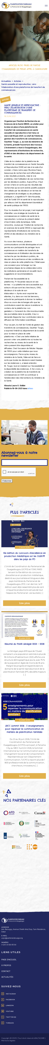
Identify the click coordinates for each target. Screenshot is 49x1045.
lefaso (30, 388)
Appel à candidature (37, 69)
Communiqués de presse (14, 69)
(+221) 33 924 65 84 (8, 945)
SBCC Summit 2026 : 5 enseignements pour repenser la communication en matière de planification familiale (24, 729)
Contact (5, 971)
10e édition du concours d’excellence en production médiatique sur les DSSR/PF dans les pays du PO (24, 556)
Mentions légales (8, 1040)
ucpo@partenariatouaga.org (12, 938)
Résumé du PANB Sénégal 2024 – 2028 (24, 644)
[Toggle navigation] (46, 5)
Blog (20, 65)
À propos (6, 965)
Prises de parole (32, 65)
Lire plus (24, 603)
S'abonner (7, 481)
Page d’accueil (8, 959)
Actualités (6, 81)
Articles (13, 65)
